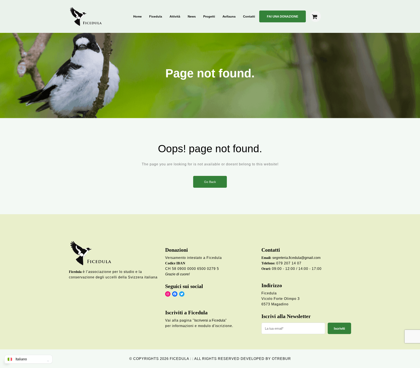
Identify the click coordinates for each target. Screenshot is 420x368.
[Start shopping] (315, 16)
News (192, 16)
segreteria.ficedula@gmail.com (296, 258)
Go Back (210, 182)
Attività (175, 16)
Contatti (249, 16)
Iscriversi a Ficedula (209, 320)
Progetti (209, 16)
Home (137, 16)
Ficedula (155, 16)
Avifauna (229, 16)
